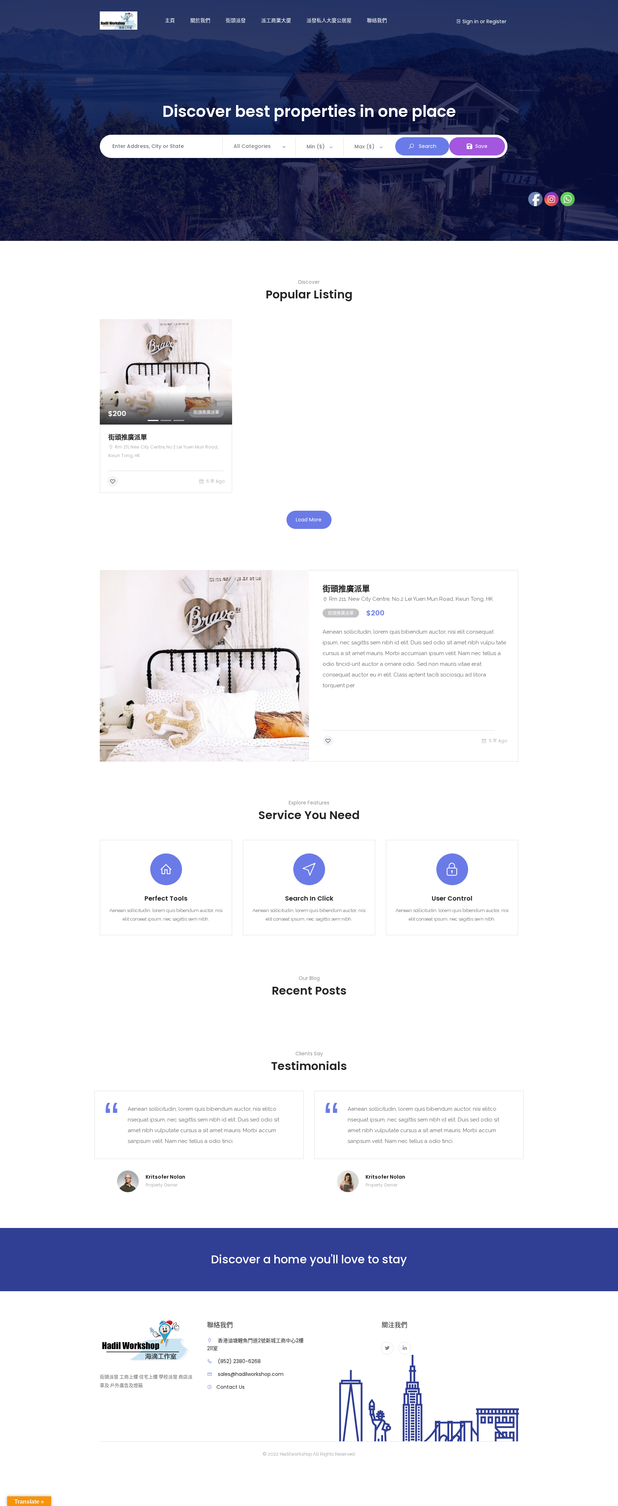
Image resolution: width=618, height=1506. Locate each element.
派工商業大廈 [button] (276, 20)
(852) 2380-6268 (239, 1361)
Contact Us (230, 1387)
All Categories (252, 146)
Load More (309, 519)
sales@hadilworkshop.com (251, 1374)
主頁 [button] (170, 20)
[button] (110, 372)
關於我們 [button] (200, 20)
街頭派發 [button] (236, 20)
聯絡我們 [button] (377, 20)
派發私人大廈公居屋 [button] (329, 20)
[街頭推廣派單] (204, 666)
